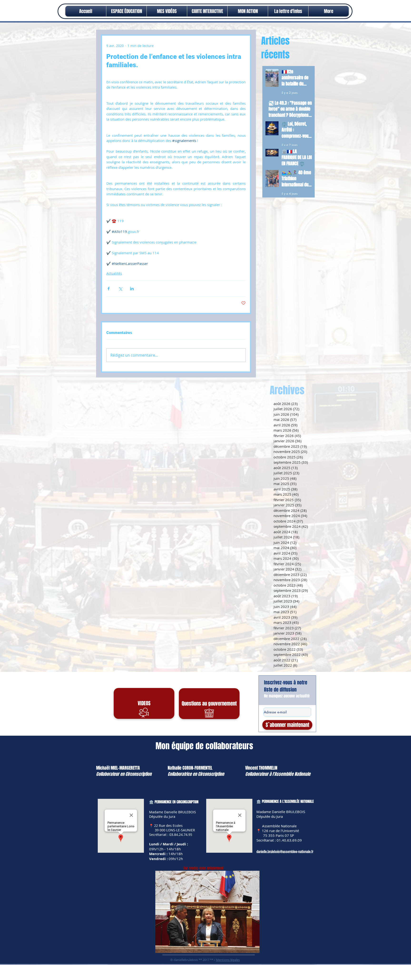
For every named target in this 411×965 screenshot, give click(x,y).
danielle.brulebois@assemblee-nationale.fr (284, 851)
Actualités (114, 273)
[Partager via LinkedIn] (132, 288)
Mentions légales (228, 960)
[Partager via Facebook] (108, 288)
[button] (248, 11)
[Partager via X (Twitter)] (120, 288)
